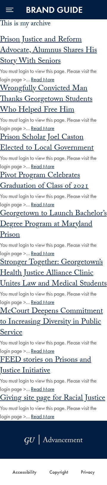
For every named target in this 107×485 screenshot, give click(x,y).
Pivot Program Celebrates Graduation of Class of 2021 (44, 181)
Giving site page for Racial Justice (52, 398)
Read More (42, 79)
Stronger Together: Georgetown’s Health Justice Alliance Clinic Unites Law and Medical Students (53, 273)
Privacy (88, 472)
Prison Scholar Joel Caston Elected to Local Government (47, 143)
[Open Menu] (9, 9)
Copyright (58, 472)
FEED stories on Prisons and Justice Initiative (45, 366)
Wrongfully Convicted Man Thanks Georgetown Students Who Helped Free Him (46, 99)
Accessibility (24, 472)
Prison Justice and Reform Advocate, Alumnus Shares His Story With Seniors (48, 51)
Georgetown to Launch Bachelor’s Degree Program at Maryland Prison (53, 225)
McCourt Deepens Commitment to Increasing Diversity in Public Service (51, 322)
